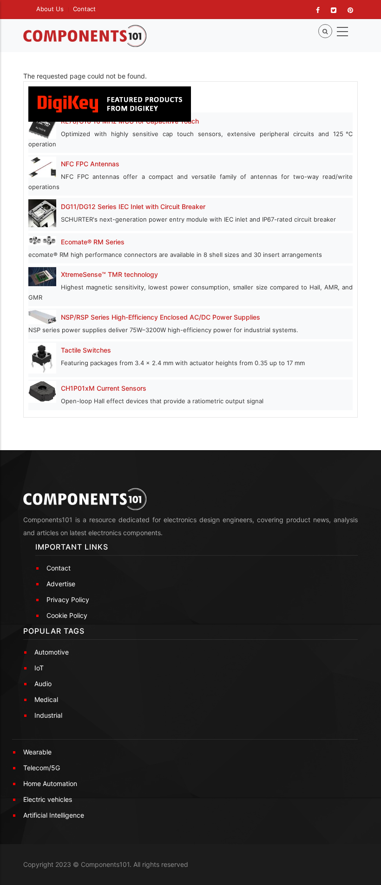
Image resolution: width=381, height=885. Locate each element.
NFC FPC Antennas (90, 164)
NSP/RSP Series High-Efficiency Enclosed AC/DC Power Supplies (160, 317)
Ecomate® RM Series (93, 242)
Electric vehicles (47, 799)
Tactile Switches (86, 350)
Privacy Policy (67, 599)
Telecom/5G (41, 768)
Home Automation (50, 783)
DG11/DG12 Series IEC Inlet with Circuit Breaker (133, 206)
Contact (84, 9)
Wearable (37, 752)
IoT (39, 668)
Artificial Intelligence (53, 815)
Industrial (48, 715)
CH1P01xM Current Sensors (103, 388)
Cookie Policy (66, 615)
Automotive (51, 652)
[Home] (84, 36)
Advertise (60, 584)
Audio (43, 684)
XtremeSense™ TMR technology (109, 274)
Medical (46, 699)
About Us (50, 9)
